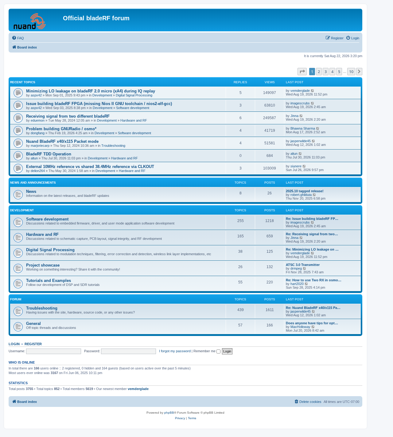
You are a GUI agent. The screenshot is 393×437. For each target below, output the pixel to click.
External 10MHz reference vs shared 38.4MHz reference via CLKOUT (90, 166)
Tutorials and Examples (48, 280)
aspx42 (36, 95)
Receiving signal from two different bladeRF (68, 116)
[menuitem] (18, 38)
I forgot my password (175, 351)
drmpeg (296, 268)
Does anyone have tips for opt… (312, 323)
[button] (302, 71)
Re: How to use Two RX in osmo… (313, 280)
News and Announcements (33, 182)
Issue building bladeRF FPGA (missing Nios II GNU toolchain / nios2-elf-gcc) (99, 103)
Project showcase (43, 265)
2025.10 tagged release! (305, 191)
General (33, 323)
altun (34, 158)
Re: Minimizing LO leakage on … (312, 249)
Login (14, 344)
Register (33, 344)
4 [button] (332, 71)
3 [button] (326, 71)
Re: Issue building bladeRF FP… (312, 218)
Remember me (204, 351)
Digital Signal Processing (134, 95)
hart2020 (297, 284)
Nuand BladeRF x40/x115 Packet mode (62, 141)
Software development (132, 108)
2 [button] (319, 71)
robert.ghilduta (301, 195)
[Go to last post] (313, 90)
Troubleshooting (113, 145)
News (31, 191)
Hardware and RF (133, 120)
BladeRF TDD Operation (48, 154)
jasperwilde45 (300, 141)
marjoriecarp (40, 145)
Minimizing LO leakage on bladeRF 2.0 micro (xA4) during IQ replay (90, 91)
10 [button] (351, 71)
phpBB (169, 412)
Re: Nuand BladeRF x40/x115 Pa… (313, 308)
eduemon (38, 120)
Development (102, 95)
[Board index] (36, 20)
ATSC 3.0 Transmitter (303, 265)
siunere (296, 166)
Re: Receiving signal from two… (312, 234)
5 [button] (339, 71)
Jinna (294, 116)
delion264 (38, 171)
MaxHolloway (300, 327)
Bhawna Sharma (302, 128)
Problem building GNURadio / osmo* (61, 129)
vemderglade (300, 90)
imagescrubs (300, 103)
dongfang (38, 133)
